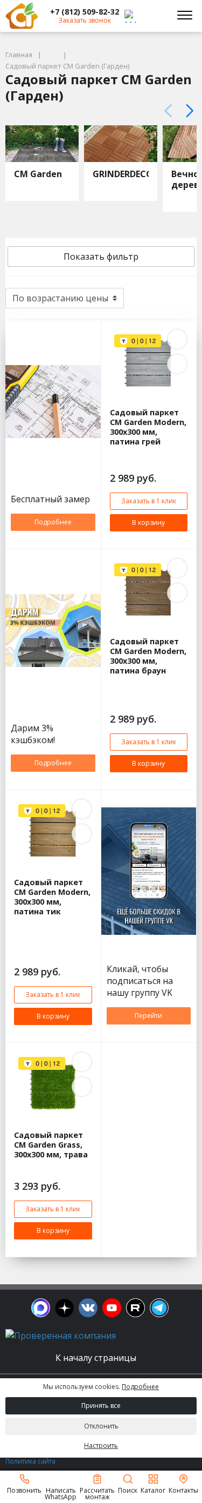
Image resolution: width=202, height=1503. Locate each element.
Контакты (183, 1490)
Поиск (127, 1490)
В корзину (148, 522)
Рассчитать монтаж (97, 1493)
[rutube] (135, 1307)
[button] (84, 12)
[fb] (40, 1307)
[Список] (183, 298)
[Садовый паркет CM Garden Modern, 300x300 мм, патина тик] (53, 834)
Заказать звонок (84, 20)
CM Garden (38, 174)
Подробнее (53, 522)
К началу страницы (96, 1358)
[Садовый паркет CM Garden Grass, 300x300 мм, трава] (53, 1087)
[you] (111, 1307)
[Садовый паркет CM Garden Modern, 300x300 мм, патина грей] (149, 364)
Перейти (148, 1015)
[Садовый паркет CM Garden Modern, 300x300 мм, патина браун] (149, 593)
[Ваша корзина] (155, 15)
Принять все (101, 1405)
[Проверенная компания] (60, 1336)
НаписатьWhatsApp (60, 1493)
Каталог (153, 1490)
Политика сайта (30, 1461)
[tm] (159, 1307)
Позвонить (24, 1490)
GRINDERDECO (123, 174)
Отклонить (101, 1426)
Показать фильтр (101, 256)
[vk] (88, 1307)
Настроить (101, 1445)
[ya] (64, 1307)
